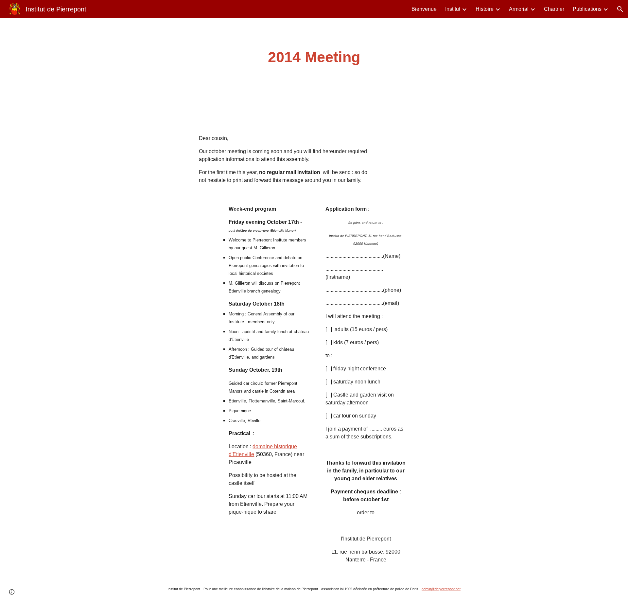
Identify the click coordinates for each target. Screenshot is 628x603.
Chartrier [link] (554, 9)
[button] (620, 9)
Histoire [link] (485, 9)
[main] (314, 57)
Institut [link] (452, 9)
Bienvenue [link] (424, 9)
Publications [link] (587, 9)
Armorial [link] (519, 9)
